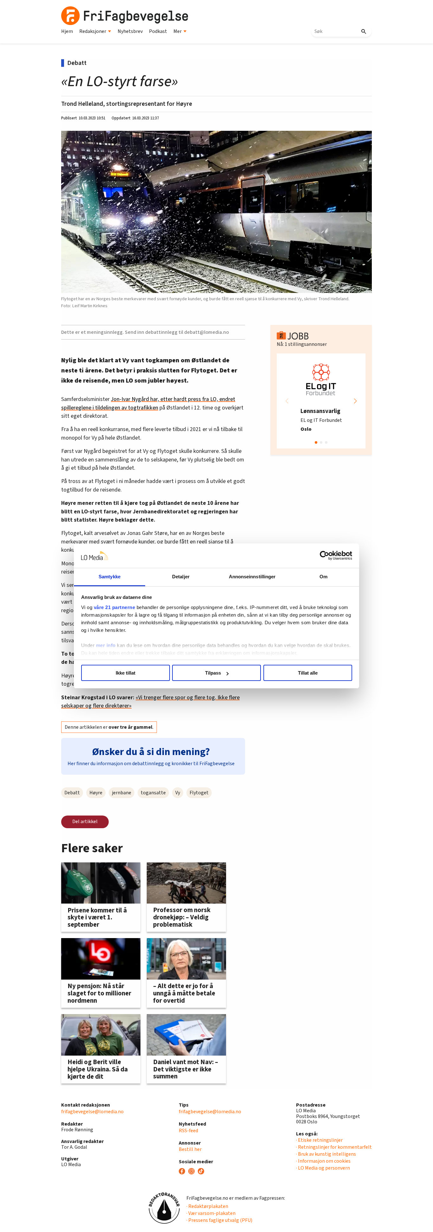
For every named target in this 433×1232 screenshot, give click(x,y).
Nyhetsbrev (130, 31)
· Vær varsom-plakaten (211, 1213)
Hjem (67, 31)
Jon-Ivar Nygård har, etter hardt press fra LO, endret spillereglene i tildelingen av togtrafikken (148, 403)
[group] (321, 400)
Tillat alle (308, 673)
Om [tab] (323, 576)
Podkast (158, 31)
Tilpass (213, 673)
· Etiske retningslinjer (319, 1140)
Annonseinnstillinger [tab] (252, 576)
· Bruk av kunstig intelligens (326, 1154)
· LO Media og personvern (323, 1168)
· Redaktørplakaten (207, 1206)
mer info (106, 645)
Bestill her (190, 1149)
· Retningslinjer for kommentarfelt (334, 1147)
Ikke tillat (125, 673)
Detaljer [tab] (181, 576)
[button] (355, 401)
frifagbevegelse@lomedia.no (92, 1111)
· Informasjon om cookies (323, 1161)
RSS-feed (188, 1130)
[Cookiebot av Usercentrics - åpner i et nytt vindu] (324, 556)
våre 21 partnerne (114, 607)
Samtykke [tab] (109, 576)
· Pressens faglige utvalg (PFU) (219, 1220)
